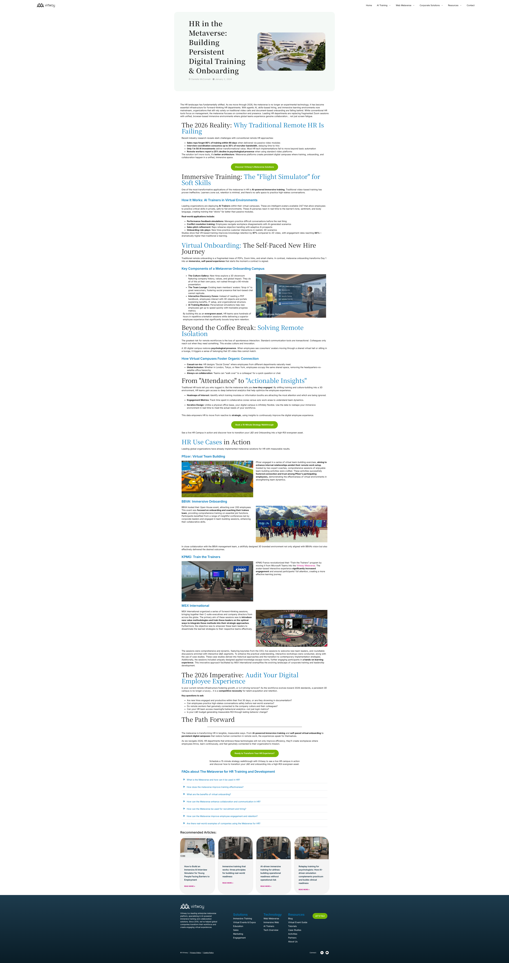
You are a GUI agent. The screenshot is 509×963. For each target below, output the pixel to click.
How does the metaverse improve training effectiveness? (215, 787)
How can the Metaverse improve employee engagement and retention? (222, 816)
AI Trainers (269, 926)
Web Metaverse (403, 5)
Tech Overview (271, 930)
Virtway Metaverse (306, 565)
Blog (290, 918)
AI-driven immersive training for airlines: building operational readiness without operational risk (270, 873)
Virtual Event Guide (297, 922)
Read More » (189, 886)
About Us (292, 941)
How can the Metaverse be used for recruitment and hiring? (216, 809)
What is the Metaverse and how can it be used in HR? (213, 779)
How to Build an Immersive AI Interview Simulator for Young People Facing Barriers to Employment (197, 873)
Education (238, 926)
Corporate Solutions (430, 5)
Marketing (238, 934)
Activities (292, 934)
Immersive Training (242, 918)
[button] (254, 779)
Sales (235, 930)
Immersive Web (271, 922)
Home (369, 5)
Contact (471, 5)
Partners (292, 937)
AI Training (382, 5)
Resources (453, 5)
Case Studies (294, 930)
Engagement (239, 937)
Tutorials (292, 926)
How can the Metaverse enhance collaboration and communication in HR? (223, 801)
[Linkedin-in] (322, 952)
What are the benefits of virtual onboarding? (209, 794)
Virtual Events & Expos (244, 922)
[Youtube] (327, 952)
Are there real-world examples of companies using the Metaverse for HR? (223, 823)
